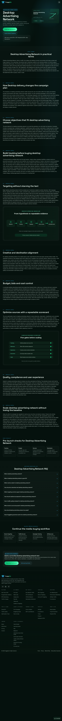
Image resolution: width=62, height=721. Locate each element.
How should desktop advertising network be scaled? (16, 510)
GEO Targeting (41, 592)
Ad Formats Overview (18, 636)
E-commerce (53, 599)
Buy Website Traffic (30, 592)
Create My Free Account (10, 29)
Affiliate (39, 609)
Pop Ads (15, 599)
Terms (39, 650)
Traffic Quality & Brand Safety (18, 639)
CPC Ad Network (29, 594)
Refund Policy (47, 650)
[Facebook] (9, 586)
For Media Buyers (54, 592)
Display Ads (16, 597)
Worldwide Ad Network (31, 599)
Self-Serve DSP (4, 592)
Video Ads (16, 601)
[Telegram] (2, 586)
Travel (39, 613)
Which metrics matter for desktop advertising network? (17, 483)
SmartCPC (3, 609)
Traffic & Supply (4, 599)
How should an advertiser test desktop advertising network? (18, 487)
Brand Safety (53, 609)
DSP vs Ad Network (30, 611)
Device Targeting (41, 594)
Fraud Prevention (53, 611)
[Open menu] (59, 2)
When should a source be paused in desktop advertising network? (19, 505)
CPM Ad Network (29, 597)
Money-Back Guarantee (56, 650)
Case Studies (16, 624)
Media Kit (16, 630)
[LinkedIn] (5, 586)
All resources (16, 646)
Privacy (42, 650)
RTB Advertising (4, 597)
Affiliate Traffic (53, 597)
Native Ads (16, 594)
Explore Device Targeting (10, 33)
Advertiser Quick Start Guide (18, 633)
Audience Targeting (18, 603)
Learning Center (17, 626)
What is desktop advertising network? (13, 473)
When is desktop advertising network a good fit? (15, 478)
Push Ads (16, 592)
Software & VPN (41, 618)
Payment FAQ (53, 613)
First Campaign (17, 609)
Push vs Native (29, 609)
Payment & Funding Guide (18, 643)
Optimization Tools (5, 613)
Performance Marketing (55, 594)
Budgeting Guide (17, 611)
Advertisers (3, 626)
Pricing (3, 628)
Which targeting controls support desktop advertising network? (19, 492)
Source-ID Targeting (42, 597)
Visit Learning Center (25, 563)
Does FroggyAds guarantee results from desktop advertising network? (20, 514)
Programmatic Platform (6, 594)
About (2, 624)
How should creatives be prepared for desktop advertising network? (20, 496)
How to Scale (16, 613)
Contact (3, 630)
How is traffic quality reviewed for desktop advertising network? (19, 501)
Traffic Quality (4, 611)
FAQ (14, 628)
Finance (39, 616)
